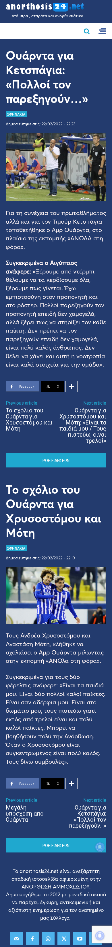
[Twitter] (63, 938)
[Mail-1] (16, 938)
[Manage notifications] (100, 935)
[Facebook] (32, 938)
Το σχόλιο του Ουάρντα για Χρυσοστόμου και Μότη (29, 419)
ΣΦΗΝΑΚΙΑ (16, 114)
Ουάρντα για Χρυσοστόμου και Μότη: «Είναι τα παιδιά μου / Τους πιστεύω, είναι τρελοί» (82, 425)
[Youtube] (79, 938)
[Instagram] (48, 938)
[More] (71, 386)
